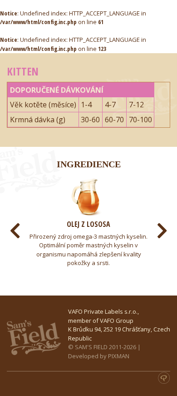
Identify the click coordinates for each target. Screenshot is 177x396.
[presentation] (15, 230)
